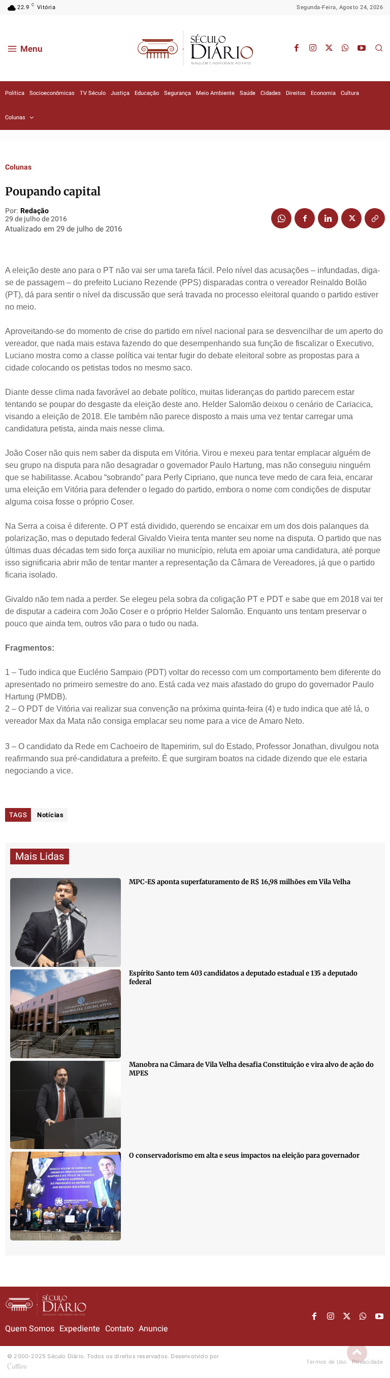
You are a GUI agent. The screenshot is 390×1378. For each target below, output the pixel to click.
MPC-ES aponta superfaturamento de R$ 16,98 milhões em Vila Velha (239, 882)
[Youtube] (361, 48)
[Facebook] (296, 48)
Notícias (50, 815)
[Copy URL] (375, 218)
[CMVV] (65, 922)
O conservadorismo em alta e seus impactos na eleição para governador (244, 1155)
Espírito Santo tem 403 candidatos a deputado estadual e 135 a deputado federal (243, 977)
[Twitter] (329, 48)
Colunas (18, 167)
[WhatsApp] (345, 48)
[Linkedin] (328, 218)
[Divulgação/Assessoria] (65, 1105)
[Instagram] (313, 48)
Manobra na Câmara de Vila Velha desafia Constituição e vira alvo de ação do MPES (251, 1069)
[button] (379, 48)
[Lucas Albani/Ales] (65, 1013)
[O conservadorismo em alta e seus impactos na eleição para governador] (65, 1196)
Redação (34, 211)
